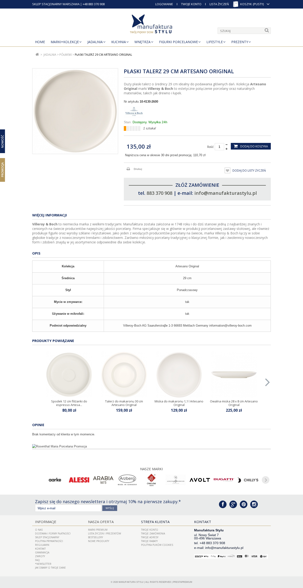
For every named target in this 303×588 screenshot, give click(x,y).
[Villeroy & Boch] (197, 112)
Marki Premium (97, 529)
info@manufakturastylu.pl (225, 193)
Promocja (2, 169)
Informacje (45, 521)
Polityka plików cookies (157, 545)
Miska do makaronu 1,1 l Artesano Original (179, 403)
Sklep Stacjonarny (47, 537)
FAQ (37, 560)
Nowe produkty (98, 541)
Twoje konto (149, 529)
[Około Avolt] (200, 480)
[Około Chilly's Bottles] (248, 480)
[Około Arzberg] (127, 480)
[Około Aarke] (55, 480)
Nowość (2, 141)
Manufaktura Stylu (131, 582)
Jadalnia (95, 42)
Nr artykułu (131, 101)
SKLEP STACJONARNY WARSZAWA (56, 4)
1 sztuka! (149, 128)
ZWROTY (40, 556)
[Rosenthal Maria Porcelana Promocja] (151, 446)
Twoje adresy (149, 537)
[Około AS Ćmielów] (151, 480)
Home (40, 42)
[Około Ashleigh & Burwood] (176, 480)
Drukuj (138, 169)
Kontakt (40, 548)
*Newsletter (43, 563)
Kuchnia (118, 42)
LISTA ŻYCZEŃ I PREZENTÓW (104, 533)
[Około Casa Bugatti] (224, 480)
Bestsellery (95, 537)
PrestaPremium (182, 582)
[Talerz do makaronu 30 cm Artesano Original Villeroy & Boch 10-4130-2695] (124, 374)
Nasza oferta (101, 521)
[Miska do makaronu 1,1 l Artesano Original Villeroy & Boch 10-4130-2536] (179, 374)
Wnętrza (142, 42)
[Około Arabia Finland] (103, 480)
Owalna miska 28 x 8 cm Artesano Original (234, 403)
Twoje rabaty (149, 541)
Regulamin (42, 545)
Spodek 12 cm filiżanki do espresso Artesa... (69, 403)
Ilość (210, 146)
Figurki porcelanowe (178, 42)
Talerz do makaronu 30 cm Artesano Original (124, 403)
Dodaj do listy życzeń (249, 171)
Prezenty (239, 42)
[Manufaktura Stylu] (151, 24)
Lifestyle (214, 42)
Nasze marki (151, 468)
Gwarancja (42, 552)
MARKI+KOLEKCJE (65, 42)
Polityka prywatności (49, 541)
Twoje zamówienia (153, 533)
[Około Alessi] (79, 480)
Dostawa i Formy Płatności (53, 533)
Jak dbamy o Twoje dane (50, 567)
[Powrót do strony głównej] (37, 55)
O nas (39, 529)
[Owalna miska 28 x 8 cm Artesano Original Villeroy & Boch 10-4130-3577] (234, 374)
